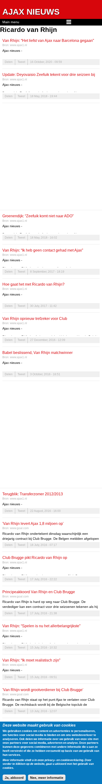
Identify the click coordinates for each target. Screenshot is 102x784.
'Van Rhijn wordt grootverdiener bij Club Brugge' (42, 690)
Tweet (21, 62)
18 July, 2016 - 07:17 (43, 545)
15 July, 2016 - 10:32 (43, 647)
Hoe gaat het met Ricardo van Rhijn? (33, 284)
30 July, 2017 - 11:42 (43, 306)
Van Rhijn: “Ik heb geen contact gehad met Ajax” (42, 250)
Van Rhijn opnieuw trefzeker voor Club (34, 318)
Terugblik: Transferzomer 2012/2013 (32, 494)
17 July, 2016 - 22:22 (43, 579)
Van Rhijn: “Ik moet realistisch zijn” (31, 660)
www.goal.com (19, 528)
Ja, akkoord (14, 778)
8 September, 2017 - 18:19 (47, 271)
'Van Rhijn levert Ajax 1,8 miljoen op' (33, 523)
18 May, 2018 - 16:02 (43, 237)
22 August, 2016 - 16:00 (45, 511)
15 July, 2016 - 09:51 (43, 677)
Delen (9, 62)
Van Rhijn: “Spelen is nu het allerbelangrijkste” (41, 626)
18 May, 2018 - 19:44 (43, 96)
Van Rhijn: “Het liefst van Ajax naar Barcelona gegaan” (48, 40)
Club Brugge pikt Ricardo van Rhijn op (34, 557)
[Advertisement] (51, 156)
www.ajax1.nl (18, 45)
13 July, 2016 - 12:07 (43, 711)
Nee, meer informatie (46, 778)
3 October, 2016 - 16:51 (45, 374)
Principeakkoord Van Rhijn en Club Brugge (38, 592)
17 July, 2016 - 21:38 (43, 613)
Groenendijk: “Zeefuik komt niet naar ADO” (38, 216)
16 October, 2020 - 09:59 (46, 62)
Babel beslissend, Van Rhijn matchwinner (37, 352)
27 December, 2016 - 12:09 (47, 340)
